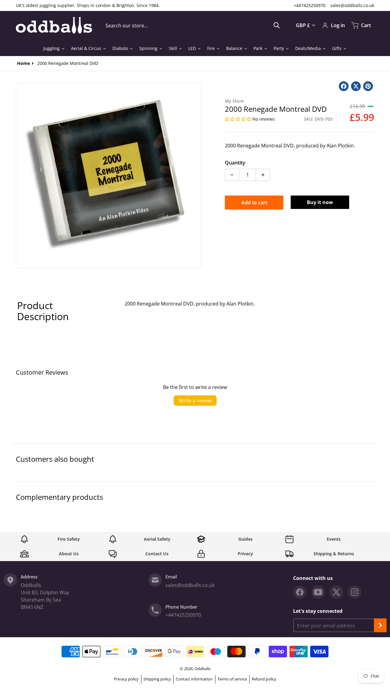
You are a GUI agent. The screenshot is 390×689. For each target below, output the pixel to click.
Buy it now (320, 202)
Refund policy (264, 679)
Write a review (195, 400)
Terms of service (232, 679)
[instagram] (354, 592)
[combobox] (193, 25)
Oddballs (202, 668)
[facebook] (300, 592)
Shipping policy (157, 679)
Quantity (235, 162)
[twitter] (336, 592)
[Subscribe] (380, 625)
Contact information (194, 679)
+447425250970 (309, 5)
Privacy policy (126, 679)
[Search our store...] (276, 25)
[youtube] (318, 592)
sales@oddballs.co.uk (352, 5)
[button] (238, 119)
